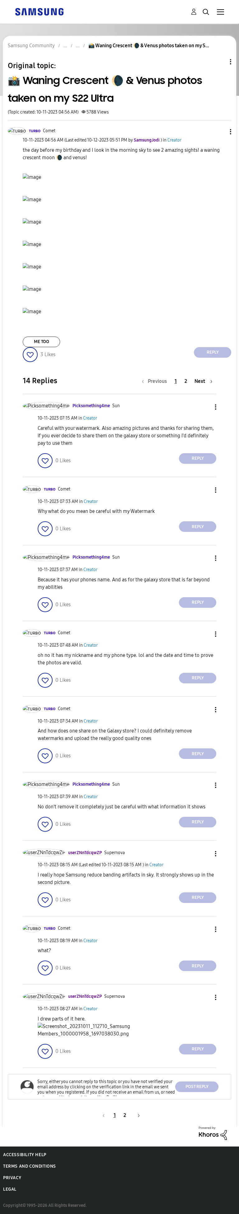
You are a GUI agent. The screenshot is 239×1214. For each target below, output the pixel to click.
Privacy (12, 1177)
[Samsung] (39, 11)
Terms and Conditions (29, 1166)
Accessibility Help (24, 1154)
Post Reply (197, 1086)
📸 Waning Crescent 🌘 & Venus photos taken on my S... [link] (148, 46)
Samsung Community (31, 46)
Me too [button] (41, 341)
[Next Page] (136, 1115)
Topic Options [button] (220, 62)
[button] (220, 132)
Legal (9, 1189)
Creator (174, 140)
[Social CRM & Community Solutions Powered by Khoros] (213, 1133)
